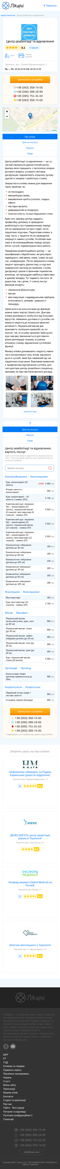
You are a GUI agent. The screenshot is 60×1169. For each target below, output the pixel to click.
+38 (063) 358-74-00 (29, 87)
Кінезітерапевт (39, 476)
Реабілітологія (13, 687)
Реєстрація (18, 1107)
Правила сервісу (12, 1070)
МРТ (5, 1054)
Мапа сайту (9, 1085)
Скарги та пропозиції (14, 1100)
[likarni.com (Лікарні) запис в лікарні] (13, 6)
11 (19, 786)
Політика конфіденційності (17, 1115)
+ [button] (7, 111)
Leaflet (54, 130)
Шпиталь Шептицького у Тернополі (30, 945)
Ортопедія (11, 668)
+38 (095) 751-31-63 (29, 95)
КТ (4, 1058)
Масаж (9, 612)
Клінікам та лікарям (13, 1066)
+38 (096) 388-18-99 (29, 91)
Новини (7, 1077)
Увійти (6, 1107)
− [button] (7, 116)
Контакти (8, 1096)
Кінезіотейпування (16, 476)
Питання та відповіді (14, 1111)
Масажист (22, 612)
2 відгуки (33, 47)
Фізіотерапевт (31, 592)
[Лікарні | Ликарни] (30, 997)
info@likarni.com (31, 1152)
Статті (6, 1081)
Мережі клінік (10, 1092)
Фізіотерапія (12, 592)
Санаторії (8, 1119)
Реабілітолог (32, 687)
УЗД (5, 1062)
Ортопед (26, 668)
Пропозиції (9, 1088)
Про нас (7, 1104)
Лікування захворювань (16, 1073)
